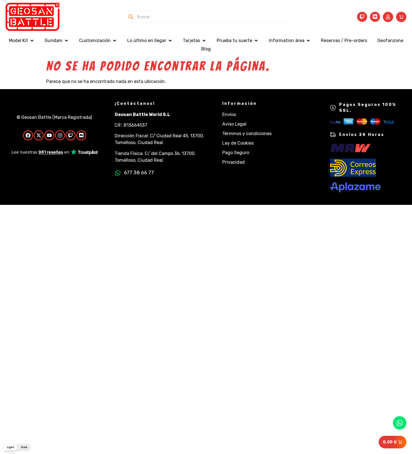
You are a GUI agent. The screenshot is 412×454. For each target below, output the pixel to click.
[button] (22, 40)
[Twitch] (362, 17)
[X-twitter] (39, 135)
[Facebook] (28, 135)
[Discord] (375, 17)
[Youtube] (49, 135)
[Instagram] (60, 135)
